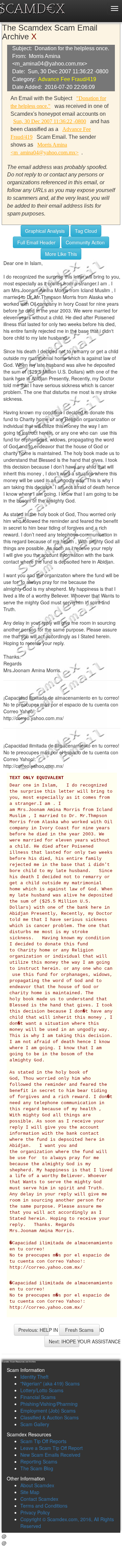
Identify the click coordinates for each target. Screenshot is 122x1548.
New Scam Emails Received (50, 1454)
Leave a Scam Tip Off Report (51, 1448)
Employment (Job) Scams (48, 1410)
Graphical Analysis (45, 230)
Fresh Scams (79, 1329)
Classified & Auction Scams (49, 1417)
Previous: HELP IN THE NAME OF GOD (33, 1329)
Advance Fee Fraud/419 (67, 79)
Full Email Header (36, 242)
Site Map (29, 1492)
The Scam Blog (36, 1468)
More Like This (61, 253)
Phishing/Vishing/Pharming (49, 1403)
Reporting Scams (38, 1461)
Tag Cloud (86, 230)
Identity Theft (34, 1376)
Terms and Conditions (43, 1505)
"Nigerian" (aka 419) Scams (50, 1383)
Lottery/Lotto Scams (41, 1390)
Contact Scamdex (39, 1498)
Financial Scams (38, 1397)
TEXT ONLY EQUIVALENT (36, 778)
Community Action (85, 242)
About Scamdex (37, 1485)
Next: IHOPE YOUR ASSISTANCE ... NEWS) (64, 1341)
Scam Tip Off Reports (43, 1441)
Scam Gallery (34, 1424)
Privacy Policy (35, 1512)
